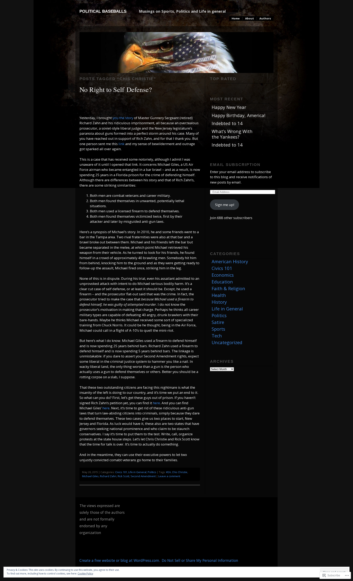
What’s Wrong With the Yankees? (232, 134)
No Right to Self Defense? (115, 89)
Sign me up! (224, 204)
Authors (265, 18)
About (249, 18)
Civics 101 (121, 472)
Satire (218, 322)
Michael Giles (90, 476)
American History (230, 261)
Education (222, 282)
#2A (168, 472)
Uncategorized (227, 342)
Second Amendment (143, 476)
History (219, 302)
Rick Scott (123, 476)
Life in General (137, 472)
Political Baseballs (102, 11)
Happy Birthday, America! (238, 115)
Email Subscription (235, 164)
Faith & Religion (228, 288)
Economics (223, 275)
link (121, 143)
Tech (217, 336)
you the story (123, 117)
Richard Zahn (108, 476)
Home (236, 18)
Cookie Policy (85, 573)
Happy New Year (229, 107)
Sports (218, 329)
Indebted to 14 (227, 123)
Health (219, 295)
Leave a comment (169, 476)
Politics (152, 472)
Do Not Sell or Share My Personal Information (200, 560)
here (156, 403)
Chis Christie (179, 472)
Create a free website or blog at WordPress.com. (119, 560)
